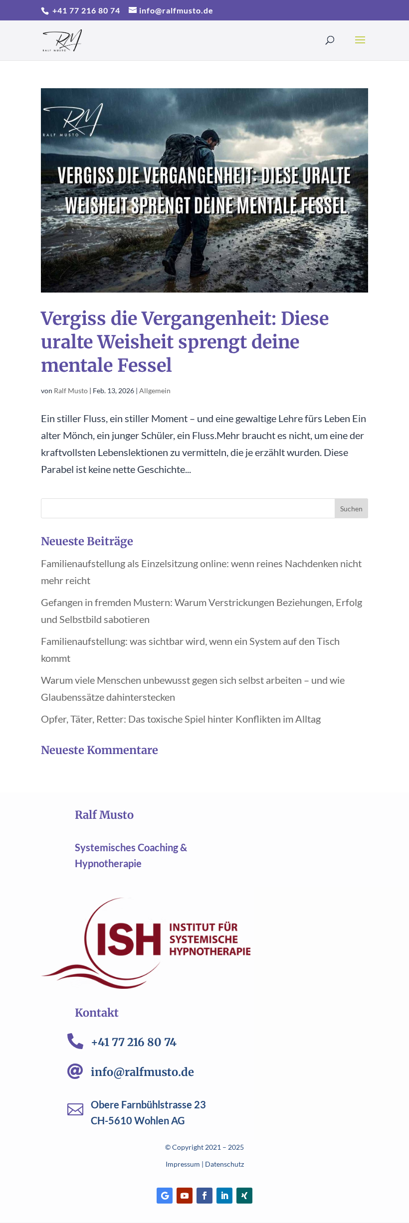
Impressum (183, 1164)
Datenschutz (224, 1164)
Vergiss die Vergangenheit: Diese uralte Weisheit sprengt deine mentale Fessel (185, 342)
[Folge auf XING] (244, 1196)
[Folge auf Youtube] (185, 1196)
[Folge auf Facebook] (204, 1196)
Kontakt (97, 1013)
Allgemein (155, 390)
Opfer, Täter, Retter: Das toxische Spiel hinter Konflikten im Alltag (181, 719)
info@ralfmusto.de (142, 1072)
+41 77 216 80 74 (85, 10)
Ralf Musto (71, 390)
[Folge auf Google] (165, 1196)
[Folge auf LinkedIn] (224, 1196)
